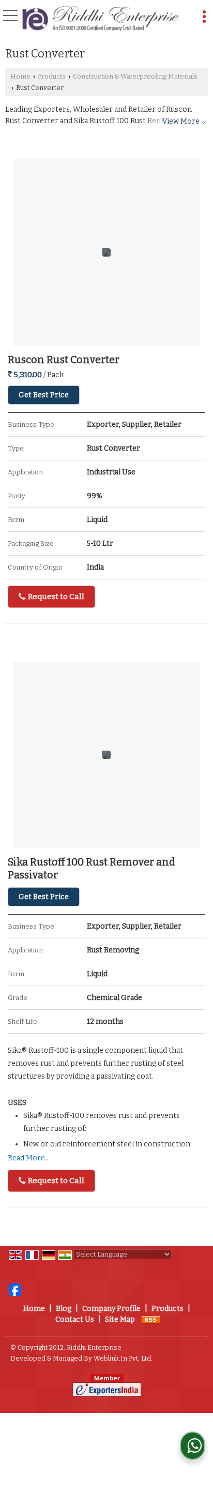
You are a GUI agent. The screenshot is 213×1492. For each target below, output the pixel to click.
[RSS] (151, 1319)
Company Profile (111, 1308)
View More (181, 121)
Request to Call (55, 596)
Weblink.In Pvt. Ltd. (123, 1358)
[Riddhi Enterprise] (100, 19)
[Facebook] (15, 1289)
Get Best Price (44, 395)
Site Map (120, 1319)
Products (52, 76)
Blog (63, 1308)
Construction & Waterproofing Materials (135, 76)
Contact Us (74, 1319)
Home (20, 76)
